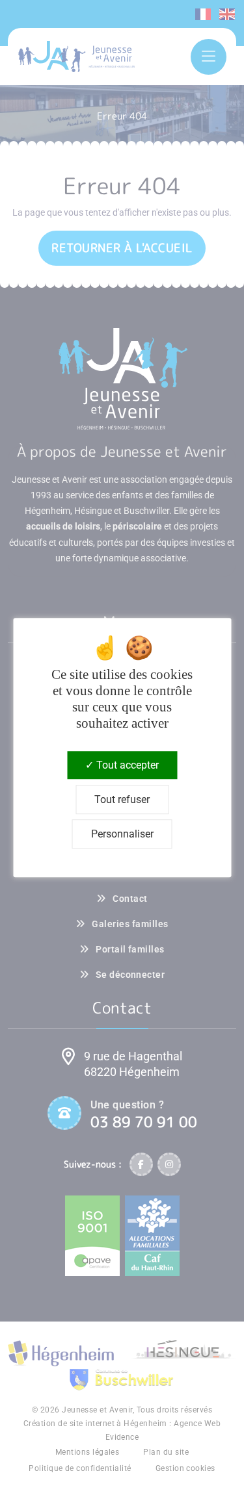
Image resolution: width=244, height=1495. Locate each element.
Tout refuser (122, 799)
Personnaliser (122, 834)
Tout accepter (126, 765)
